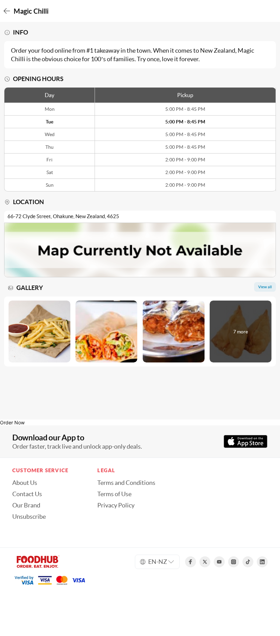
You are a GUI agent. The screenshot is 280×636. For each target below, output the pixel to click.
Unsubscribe (29, 516)
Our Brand (26, 505)
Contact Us (27, 494)
